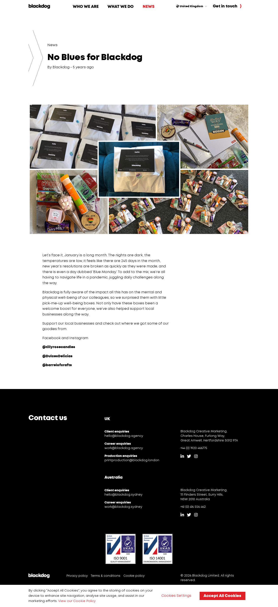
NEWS (148, 6)
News (52, 45)
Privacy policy (77, 576)
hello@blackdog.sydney (123, 494)
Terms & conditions (105, 576)
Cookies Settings (176, 595)
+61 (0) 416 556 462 (193, 507)
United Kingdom (191, 6)
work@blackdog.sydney (123, 507)
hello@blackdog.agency (123, 436)
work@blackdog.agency (123, 448)
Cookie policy (134, 576)
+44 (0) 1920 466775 (193, 448)
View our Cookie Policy (77, 601)
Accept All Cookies (222, 595)
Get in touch (225, 6)
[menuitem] (85, 6)
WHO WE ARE (86, 6)
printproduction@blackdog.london (131, 460)
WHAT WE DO (121, 6)
